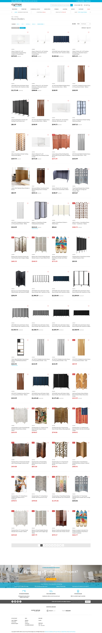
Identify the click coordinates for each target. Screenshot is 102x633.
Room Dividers (15, 27)
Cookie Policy (64, 631)
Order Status (13, 621)
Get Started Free (51, 579)
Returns (26, 621)
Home (12, 16)
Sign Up (88, 601)
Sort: (78, 23)
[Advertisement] (51, 554)
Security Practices (71, 631)
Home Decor (16, 16)
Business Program (14, 623)
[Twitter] (15, 601)
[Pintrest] (18, 601)
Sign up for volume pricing (30, 1)
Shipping (26, 620)
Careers (40, 620)
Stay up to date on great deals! (61, 601)
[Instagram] (20, 601)
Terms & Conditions (49, 631)
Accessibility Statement (29, 625)
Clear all (22, 27)
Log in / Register (14, 620)
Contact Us (27, 623)
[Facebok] (12, 601)
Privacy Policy (57, 631)
